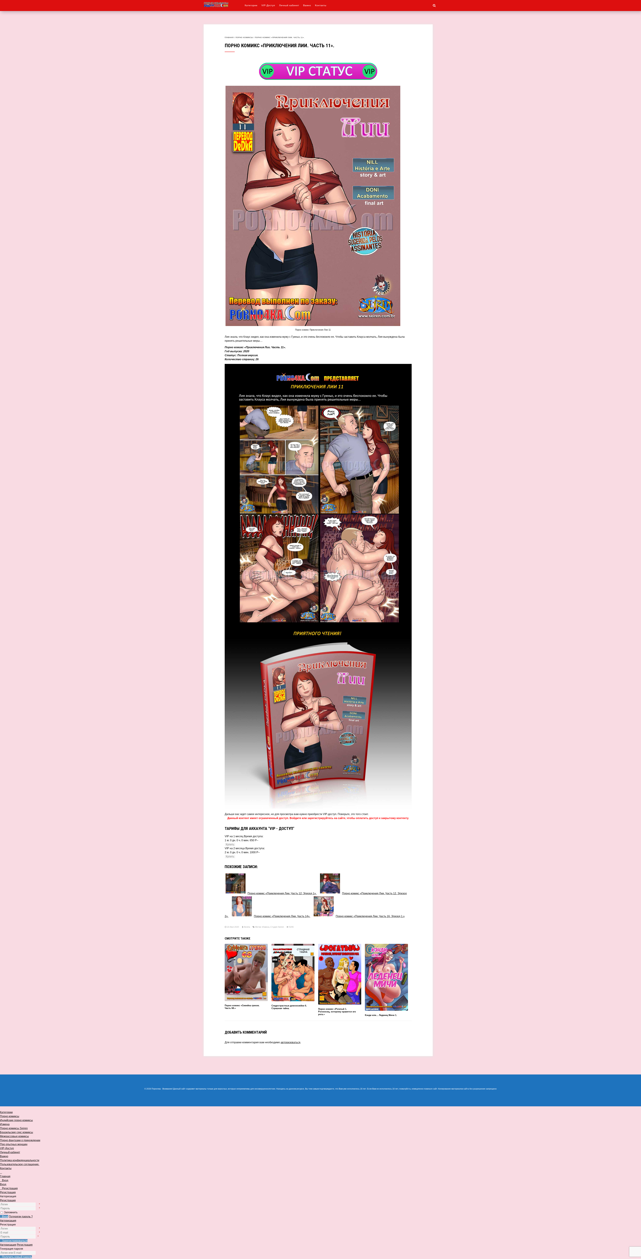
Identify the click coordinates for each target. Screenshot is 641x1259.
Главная (229, 37)
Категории (251, 5)
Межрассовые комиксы (14, 1136)
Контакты (320, 5)
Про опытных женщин (13, 1144)
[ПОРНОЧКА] (224, 4)
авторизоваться (290, 1042)
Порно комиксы (244, 37)
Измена (265, 927)
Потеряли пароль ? (21, 1216)
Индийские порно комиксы (16, 1120)
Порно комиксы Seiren (14, 1128)
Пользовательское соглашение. (19, 1164)
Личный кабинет (289, 5)
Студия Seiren (277, 927)
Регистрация (8, 1200)
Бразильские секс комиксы (16, 1132)
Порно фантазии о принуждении (20, 1140)
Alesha (247, 927)
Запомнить (11, 1212)
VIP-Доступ (268, 5)
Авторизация (8, 1220)
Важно (307, 5)
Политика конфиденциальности (19, 1160)
